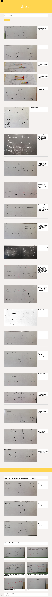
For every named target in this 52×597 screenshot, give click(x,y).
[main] (26, 6)
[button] (51, 1)
